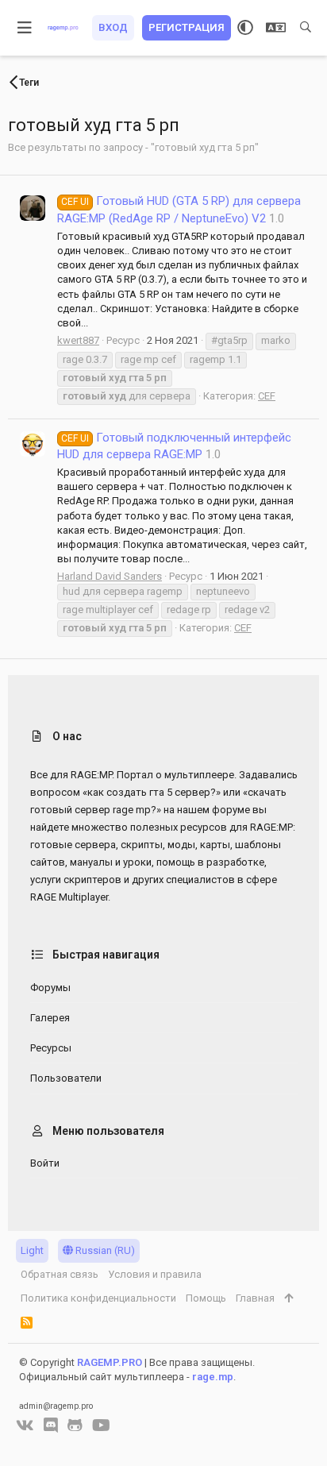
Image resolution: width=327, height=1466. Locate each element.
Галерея (50, 1018)
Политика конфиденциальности (98, 1298)
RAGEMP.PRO (109, 1362)
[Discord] (51, 1425)
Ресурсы (50, 1048)
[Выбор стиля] (245, 28)
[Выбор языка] (276, 28)
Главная (255, 1298)
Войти (45, 1163)
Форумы (50, 987)
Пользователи (66, 1078)
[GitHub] (75, 1425)
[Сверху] (288, 1298)
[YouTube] (101, 1425)
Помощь (206, 1298)
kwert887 (78, 340)
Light (32, 1250)
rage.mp (212, 1377)
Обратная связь (59, 1274)
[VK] (25, 1425)
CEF (266, 396)
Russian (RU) (104, 1250)
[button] (25, 28)
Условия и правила (155, 1274)
